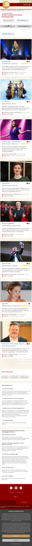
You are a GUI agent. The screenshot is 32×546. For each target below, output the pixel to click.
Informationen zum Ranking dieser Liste (23, 361)
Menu (25, 5)
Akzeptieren (16, 536)
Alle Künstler (3, 10)
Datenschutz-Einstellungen (16, 543)
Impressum (11, 492)
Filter (6, 26)
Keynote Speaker (8, 20)
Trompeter (5, 377)
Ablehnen (16, 540)
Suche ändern (23, 26)
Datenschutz (20, 492)
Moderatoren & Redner (11, 10)
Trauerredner (14, 377)
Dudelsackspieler (25, 377)
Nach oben (24, 502)
